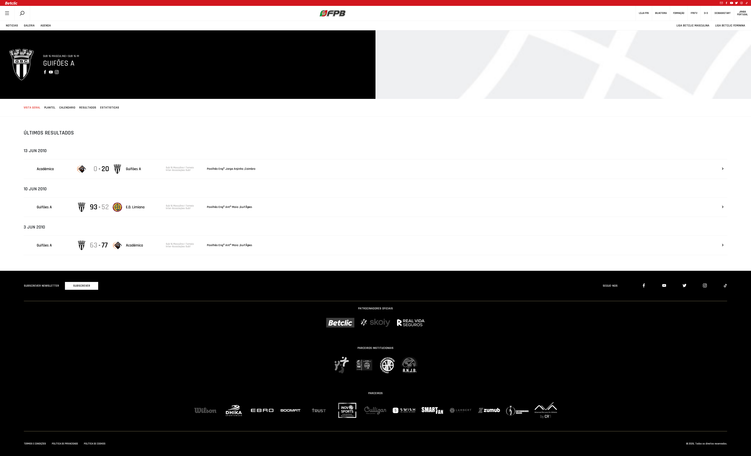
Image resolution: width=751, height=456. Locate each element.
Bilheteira (661, 13)
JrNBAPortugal (742, 13)
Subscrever (81, 286)
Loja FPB (644, 13)
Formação (678, 13)
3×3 (706, 13)
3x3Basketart (722, 13)
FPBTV (694, 13)
